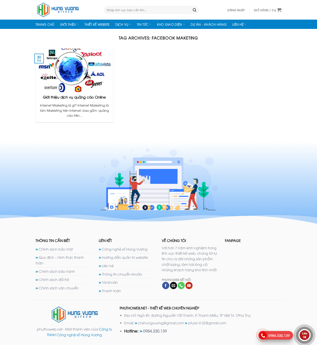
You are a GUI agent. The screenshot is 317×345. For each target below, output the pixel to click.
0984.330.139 (155, 330)
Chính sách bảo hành (57, 271)
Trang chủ (45, 24)
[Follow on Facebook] (165, 285)
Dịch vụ (122, 24)
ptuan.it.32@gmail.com (207, 322)
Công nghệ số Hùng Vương (125, 249)
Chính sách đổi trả (54, 279)
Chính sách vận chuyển (58, 287)
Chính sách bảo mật (56, 249)
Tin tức (142, 24)
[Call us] (181, 285)
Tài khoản (110, 282)
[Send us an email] (173, 285)
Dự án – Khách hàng (209, 24)
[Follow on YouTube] (189, 285)
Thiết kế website (97, 24)
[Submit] (194, 10)
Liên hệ (238, 24)
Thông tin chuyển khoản (122, 274)
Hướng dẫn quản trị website (125, 257)
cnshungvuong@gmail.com (161, 322)
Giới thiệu (68, 24)
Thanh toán (111, 290)
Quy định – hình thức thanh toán (60, 260)
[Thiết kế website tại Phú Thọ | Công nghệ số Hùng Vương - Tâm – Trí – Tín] (67, 10)
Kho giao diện (169, 24)
